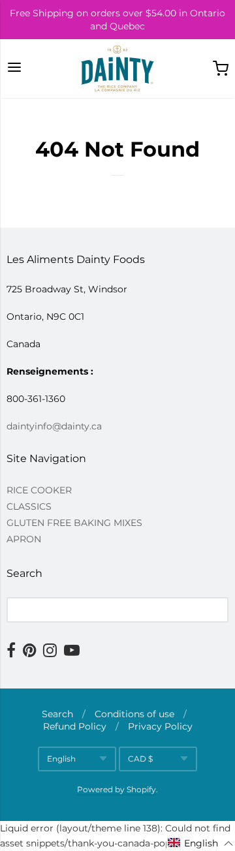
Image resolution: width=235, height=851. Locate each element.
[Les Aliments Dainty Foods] (117, 68)
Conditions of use (134, 714)
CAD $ (140, 759)
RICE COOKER (39, 490)
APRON (24, 539)
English (61, 759)
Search (57, 714)
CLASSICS (29, 506)
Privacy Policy (160, 726)
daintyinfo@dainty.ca (54, 426)
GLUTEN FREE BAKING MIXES (74, 523)
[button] (200, 843)
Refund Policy (74, 726)
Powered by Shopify (116, 789)
